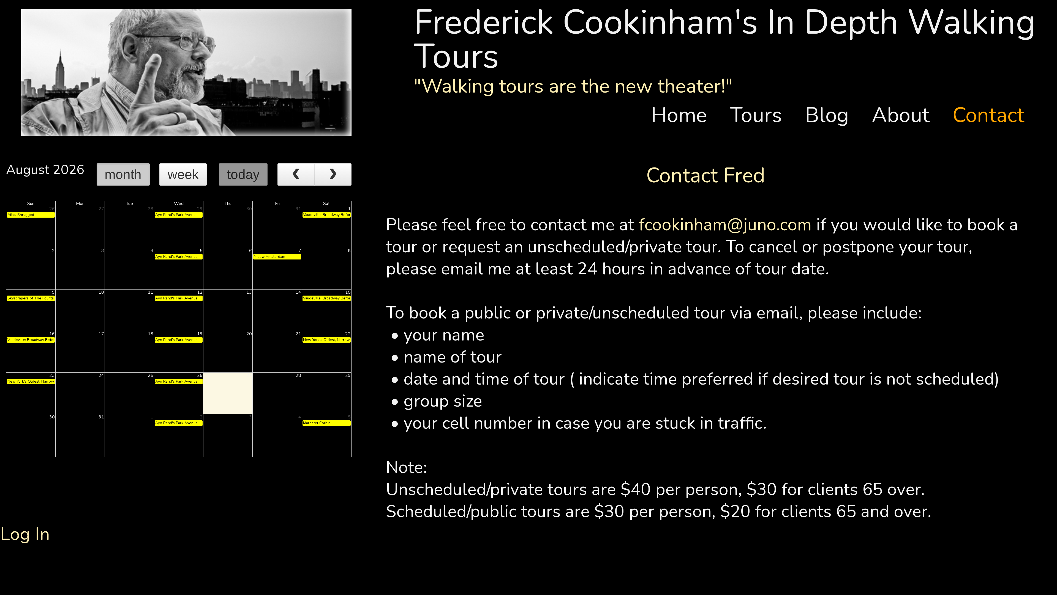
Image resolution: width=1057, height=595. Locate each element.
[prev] (296, 174)
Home (684, 115)
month (123, 174)
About (906, 115)
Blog (832, 115)
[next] (333, 174)
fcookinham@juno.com (725, 224)
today (243, 174)
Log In (25, 534)
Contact (988, 115)
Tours (761, 115)
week (183, 174)
